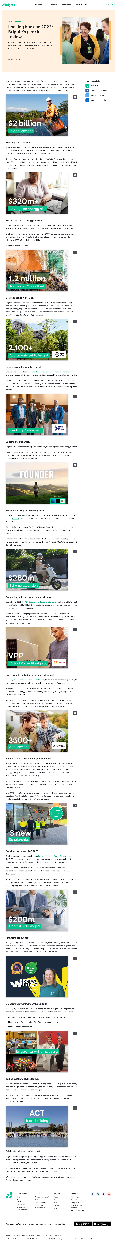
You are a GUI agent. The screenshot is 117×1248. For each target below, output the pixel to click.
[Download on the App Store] (83, 1226)
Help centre (75, 1197)
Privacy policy (48, 1235)
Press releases (15, 21)
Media (56, 1203)
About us (57, 1197)
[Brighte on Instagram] (104, 1194)
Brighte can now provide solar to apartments (51, 372)
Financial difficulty (77, 1210)
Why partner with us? (42, 1197)
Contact (74, 1200)
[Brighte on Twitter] (98, 1194)
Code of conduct (40, 1203)
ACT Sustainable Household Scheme (40, 602)
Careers (56, 1200)
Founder (15, 518)
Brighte (57, 1193)
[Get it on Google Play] (102, 1226)
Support (74, 1193)
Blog (55, 1208)
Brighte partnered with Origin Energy (28, 680)
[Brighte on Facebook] (92, 1194)
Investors (57, 1205)
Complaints (75, 1203)
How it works (21, 1197)
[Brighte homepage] (9, 1195)
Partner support (40, 1200)
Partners (38, 1193)
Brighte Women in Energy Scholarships (54, 856)
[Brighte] (8, 4)
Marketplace (21, 1205)
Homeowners (22, 1193)
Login (110, 5)
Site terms (58, 1235)
